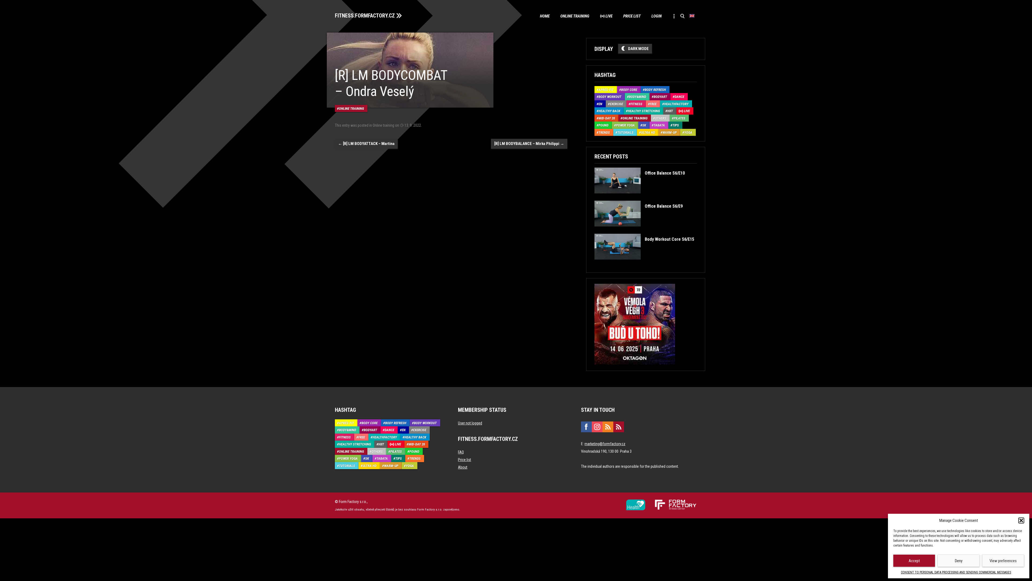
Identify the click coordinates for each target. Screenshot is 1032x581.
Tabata (659, 125)
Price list (632, 16)
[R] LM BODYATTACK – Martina (366, 143)
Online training (574, 16)
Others (660, 118)
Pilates (679, 118)
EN (600, 104)
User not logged (470, 423)
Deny (958, 560)
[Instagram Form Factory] (597, 426)
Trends (604, 132)
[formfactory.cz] (636, 501)
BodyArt (660, 97)
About (462, 467)
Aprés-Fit (606, 90)
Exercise (616, 104)
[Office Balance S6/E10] (639, 197)
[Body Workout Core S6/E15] (644, 263)
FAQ (461, 452)
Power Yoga (625, 125)
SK (644, 125)
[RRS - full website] (608, 426)
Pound (603, 125)
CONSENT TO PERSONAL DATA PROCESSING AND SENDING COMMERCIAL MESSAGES (956, 572)
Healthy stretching (644, 111)
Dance (679, 97)
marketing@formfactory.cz (605, 444)
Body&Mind (637, 97)
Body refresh (655, 90)
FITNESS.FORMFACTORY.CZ (365, 15)
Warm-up (669, 132)
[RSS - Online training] (618, 426)
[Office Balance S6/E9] (638, 230)
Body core (629, 90)
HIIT (670, 111)
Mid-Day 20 (607, 118)
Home (545, 16)
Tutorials (625, 132)
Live (608, 16)
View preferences (1003, 560)
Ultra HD (648, 132)
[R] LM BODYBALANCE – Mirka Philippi (529, 143)
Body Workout (610, 97)
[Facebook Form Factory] (586, 426)
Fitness (636, 104)
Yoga (688, 132)
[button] (1021, 520)
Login (656, 16)
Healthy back (609, 111)
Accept (914, 560)
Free (653, 104)
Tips (675, 125)
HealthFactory (676, 104)
